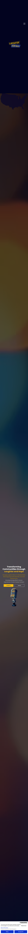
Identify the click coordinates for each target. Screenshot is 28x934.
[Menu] (24, 24)
